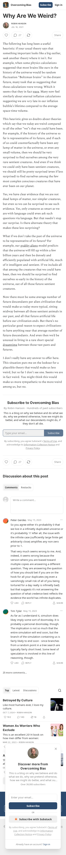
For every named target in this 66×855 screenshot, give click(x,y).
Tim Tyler (16, 611)
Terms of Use (50, 441)
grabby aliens (29, 245)
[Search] (59, 690)
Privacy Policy (44, 834)
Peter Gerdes (18, 520)
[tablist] (18, 487)
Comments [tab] (11, 487)
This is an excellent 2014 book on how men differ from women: (23, 736)
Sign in (58, 5)
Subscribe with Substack (35, 819)
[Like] (6, 35)
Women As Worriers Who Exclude (21, 728)
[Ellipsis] (61, 520)
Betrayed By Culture (18, 700)
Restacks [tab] (26, 487)
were (36, 91)
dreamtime (10, 345)
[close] (56, 749)
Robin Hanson (18, 23)
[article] (33, 708)
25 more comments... (15, 672)
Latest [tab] (16, 690)
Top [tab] (7, 690)
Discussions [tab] (29, 690)
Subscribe (45, 5)
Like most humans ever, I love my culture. (23, 706)
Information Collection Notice (39, 444)
